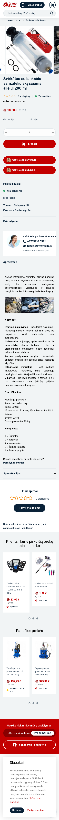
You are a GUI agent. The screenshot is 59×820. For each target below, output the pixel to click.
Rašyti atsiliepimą (29, 507)
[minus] (6, 132)
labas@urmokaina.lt (39, 246)
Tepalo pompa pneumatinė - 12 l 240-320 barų (15, 671)
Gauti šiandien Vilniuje (24, 160)
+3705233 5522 (36, 241)
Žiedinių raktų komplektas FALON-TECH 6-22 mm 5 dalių (16, 588)
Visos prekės (35, 5)
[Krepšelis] (52, 5)
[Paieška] (52, 13)
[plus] (53, 132)
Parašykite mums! (13, 462)
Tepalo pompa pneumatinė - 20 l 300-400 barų (43, 671)
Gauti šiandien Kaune (23, 170)
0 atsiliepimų (24, 96)
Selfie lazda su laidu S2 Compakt (44, 585)
